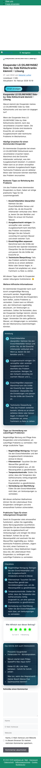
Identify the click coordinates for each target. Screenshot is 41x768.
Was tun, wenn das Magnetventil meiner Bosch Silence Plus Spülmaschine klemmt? (21, 679)
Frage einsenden (12, 4)
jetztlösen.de (18, 760)
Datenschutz (9, 762)
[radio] (11, 629)
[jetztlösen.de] (7, 53)
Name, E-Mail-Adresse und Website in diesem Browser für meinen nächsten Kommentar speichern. (20, 740)
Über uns (9, 1)
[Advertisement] (20, 28)
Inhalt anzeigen (14, 89)
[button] (39, 52)
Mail (26, 760)
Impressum (33, 760)
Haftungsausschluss (22, 762)
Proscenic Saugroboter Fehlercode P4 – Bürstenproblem (21, 653)
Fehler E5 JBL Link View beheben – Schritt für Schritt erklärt (20, 669)
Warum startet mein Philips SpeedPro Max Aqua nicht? (19, 660)
